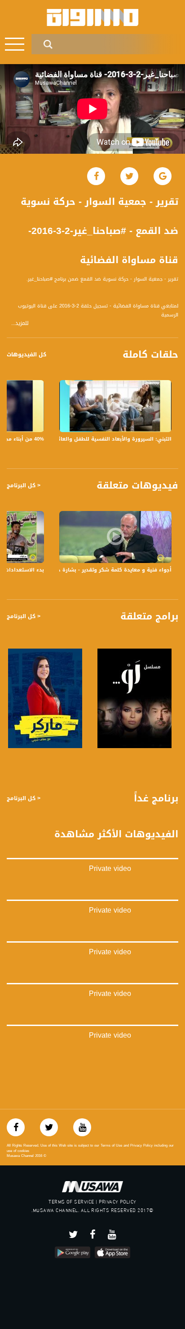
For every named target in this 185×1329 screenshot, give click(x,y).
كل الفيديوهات (26, 354)
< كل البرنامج (23, 485)
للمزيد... (20, 323)
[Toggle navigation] (14, 44)
